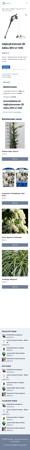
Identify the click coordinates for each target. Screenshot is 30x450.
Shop (7, 8)
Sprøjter (12, 8)
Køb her (6, 67)
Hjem (3, 8)
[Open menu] (26, 3)
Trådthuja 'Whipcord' (9, 279)
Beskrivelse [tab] (6, 82)
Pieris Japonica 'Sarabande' (12, 237)
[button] (26, 14)
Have (6, 77)
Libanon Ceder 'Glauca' (10, 151)
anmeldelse (17, 112)
